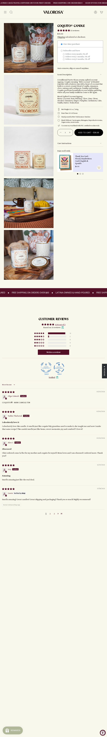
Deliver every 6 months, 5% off (77, 59)
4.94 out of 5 (60, 324)
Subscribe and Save (71, 50)
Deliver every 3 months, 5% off (77, 57)
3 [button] (54, 514)
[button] (63, 30)
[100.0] (46, 367)
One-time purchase (71, 44)
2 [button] (50, 514)
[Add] (99, 168)
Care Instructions (64, 143)
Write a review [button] (53, 352)
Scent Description (64, 74)
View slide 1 (77, 173)
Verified (52, 377)
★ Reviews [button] (104, 371)
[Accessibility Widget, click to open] (103, 733)
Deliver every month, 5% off (76, 54)
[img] (8, 392)
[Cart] (102, 12)
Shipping (61, 37)
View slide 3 (83, 173)
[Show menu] (5, 12)
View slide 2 (80, 173)
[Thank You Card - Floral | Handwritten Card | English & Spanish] (65, 162)
